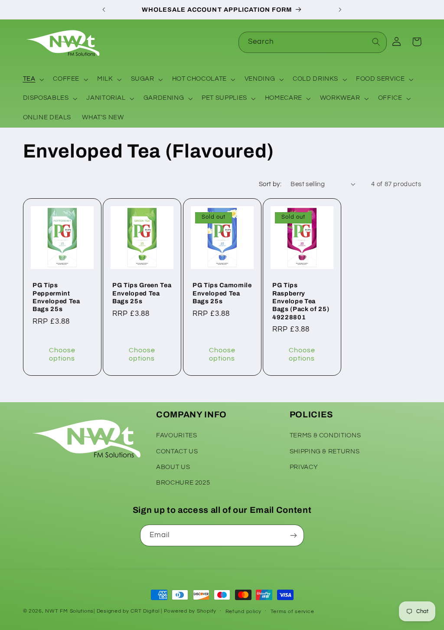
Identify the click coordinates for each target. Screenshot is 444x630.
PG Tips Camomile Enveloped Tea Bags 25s (222, 293)
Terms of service (292, 611)
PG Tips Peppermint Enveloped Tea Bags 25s (56, 297)
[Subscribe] (294, 535)
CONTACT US (177, 451)
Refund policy (243, 611)
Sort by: (270, 184)
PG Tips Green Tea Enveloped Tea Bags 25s (141, 293)
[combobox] (312, 42)
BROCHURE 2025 (183, 482)
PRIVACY (304, 467)
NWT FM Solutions (69, 611)
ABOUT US (173, 467)
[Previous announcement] (103, 9)
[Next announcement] (340, 9)
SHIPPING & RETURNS (324, 451)
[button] (32, 79)
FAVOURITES (176, 435)
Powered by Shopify (190, 611)
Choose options (62, 354)
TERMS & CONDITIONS (325, 435)
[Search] (376, 42)
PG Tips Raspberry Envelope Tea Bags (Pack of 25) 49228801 (300, 301)
